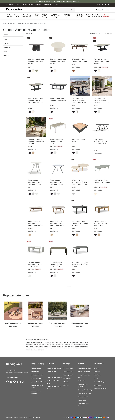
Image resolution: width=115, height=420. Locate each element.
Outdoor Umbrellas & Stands (37, 386)
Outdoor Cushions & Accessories (79, 15)
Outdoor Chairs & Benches (38, 382)
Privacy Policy (82, 400)
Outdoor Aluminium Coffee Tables (38, 23)
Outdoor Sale (88, 15)
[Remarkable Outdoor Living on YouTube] (14, 381)
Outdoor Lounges (16, 15)
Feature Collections (9, 15)
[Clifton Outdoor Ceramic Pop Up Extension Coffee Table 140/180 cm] (102, 86)
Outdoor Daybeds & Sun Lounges (55, 15)
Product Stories (67, 378)
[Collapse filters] (22, 34)
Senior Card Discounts (84, 371)
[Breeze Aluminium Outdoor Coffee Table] (58, 86)
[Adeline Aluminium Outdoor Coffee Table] (80, 47)
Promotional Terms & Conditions (83, 405)
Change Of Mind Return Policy (84, 376)
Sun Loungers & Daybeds (38, 378)
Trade (57, 4)
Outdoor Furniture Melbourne (51, 373)
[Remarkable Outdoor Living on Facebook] (7, 381)
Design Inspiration (67, 375)
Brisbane (31, 4)
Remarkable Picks (67, 371)
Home (4, 23)
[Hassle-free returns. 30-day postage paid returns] (57, 6)
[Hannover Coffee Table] (80, 127)
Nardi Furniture (94, 15)
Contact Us (97, 371)
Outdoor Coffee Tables (22, 23)
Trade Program (98, 385)
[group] (29, 70)
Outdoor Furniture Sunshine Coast (54, 388)
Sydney (17, 4)
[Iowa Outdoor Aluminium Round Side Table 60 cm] (58, 168)
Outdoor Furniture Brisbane (54, 377)
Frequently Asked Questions (83, 385)
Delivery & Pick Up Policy (85, 390)
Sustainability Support (99, 382)
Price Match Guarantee (84, 368)
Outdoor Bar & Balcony (44, 15)
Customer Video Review (100, 388)
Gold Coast (38, 4)
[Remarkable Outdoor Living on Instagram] (11, 381)
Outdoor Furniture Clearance (36, 392)
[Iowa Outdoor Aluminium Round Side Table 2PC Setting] (102, 127)
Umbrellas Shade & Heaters (67, 15)
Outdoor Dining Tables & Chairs (26, 15)
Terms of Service (82, 396)
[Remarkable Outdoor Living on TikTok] (20, 382)
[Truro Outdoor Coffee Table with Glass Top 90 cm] (80, 250)
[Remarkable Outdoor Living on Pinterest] (17, 382)
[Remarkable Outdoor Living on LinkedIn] (23, 382)
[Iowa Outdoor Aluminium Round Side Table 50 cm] (36, 168)
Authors (96, 378)
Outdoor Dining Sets (36, 375)
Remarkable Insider (68, 368)
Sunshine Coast (47, 4)
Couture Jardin (99, 15)
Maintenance (66, 385)
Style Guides (66, 382)
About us (96, 368)
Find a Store (97, 375)
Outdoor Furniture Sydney (54, 368)
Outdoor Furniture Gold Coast (53, 382)
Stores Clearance (106, 15)
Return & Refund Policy (84, 393)
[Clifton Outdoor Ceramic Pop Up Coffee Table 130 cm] (80, 86)
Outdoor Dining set (36, 15)
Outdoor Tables (11, 23)
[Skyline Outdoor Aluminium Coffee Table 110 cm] (102, 209)
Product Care (81, 380)
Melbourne (24, 4)
